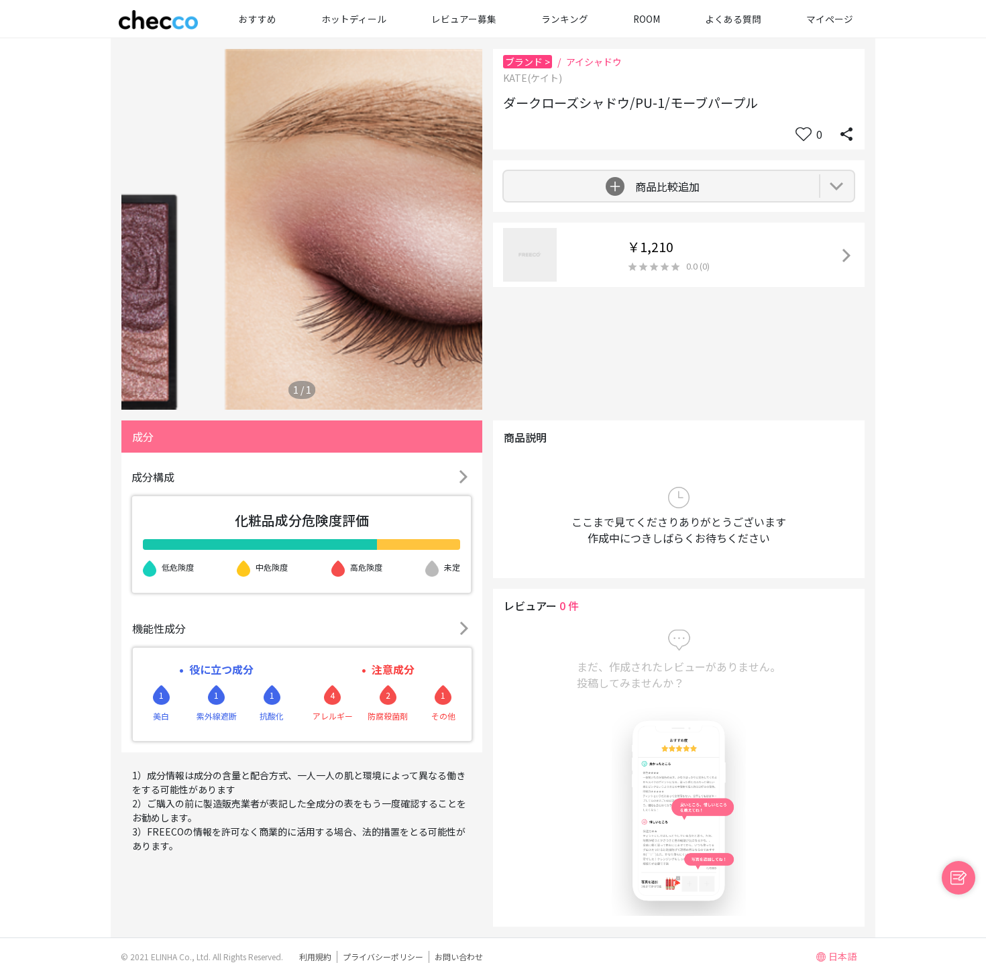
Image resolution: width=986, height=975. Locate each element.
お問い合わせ (459, 956)
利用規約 (315, 956)
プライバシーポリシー (383, 956)
